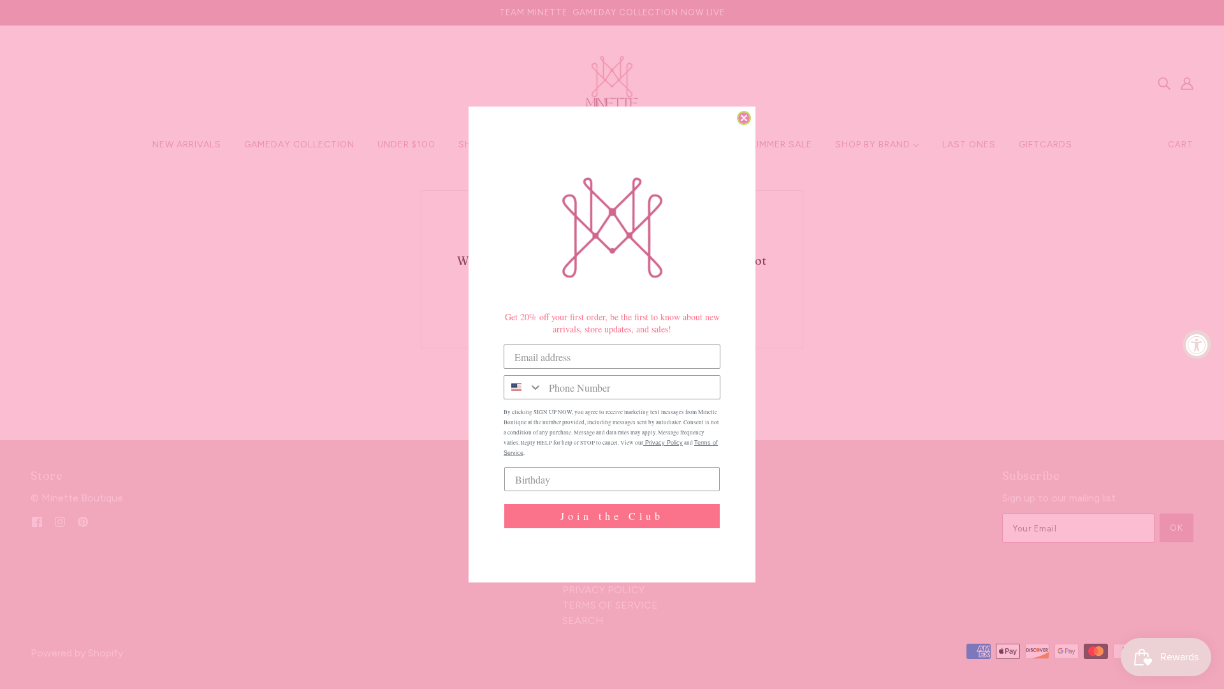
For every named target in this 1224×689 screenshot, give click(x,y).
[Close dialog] (744, 118)
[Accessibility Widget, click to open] (1197, 344)
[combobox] (523, 387)
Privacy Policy (663, 443)
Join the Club (612, 515)
